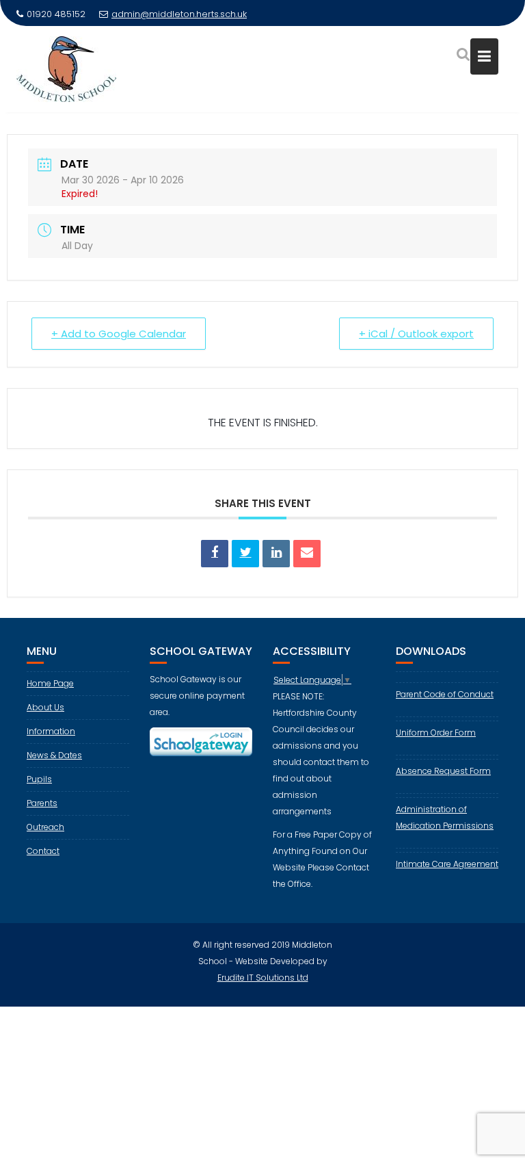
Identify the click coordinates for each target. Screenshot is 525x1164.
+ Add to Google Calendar (118, 333)
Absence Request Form (443, 771)
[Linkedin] (276, 553)
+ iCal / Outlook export (416, 333)
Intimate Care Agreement (447, 864)
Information (51, 731)
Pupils (39, 779)
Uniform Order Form (436, 732)
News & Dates (54, 755)
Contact (43, 851)
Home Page (50, 683)
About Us (45, 707)
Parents (42, 803)
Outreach (45, 827)
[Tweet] (245, 553)
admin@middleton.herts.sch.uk (179, 14)
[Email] (307, 553)
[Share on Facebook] (214, 553)
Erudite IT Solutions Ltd (262, 977)
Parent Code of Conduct (445, 694)
